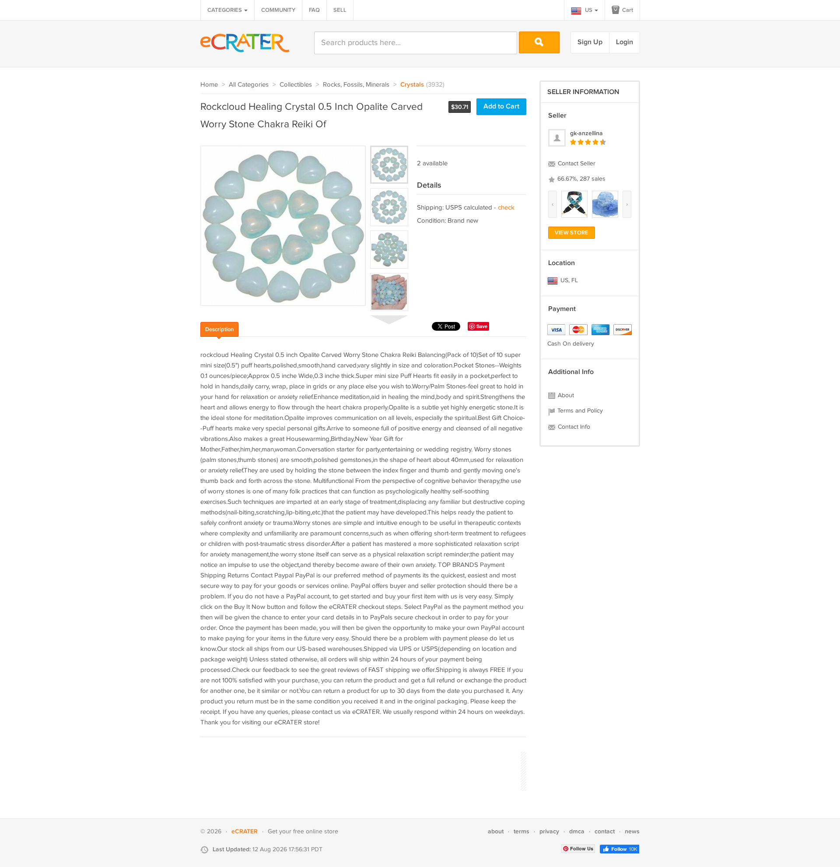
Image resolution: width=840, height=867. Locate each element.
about (496, 831)
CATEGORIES (225, 10)
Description (219, 329)
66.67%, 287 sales (581, 178)
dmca (576, 831)
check (506, 207)
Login (624, 42)
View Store (571, 232)
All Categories (249, 84)
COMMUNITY (278, 10)
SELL (339, 10)
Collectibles (296, 84)
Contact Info (573, 426)
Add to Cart (501, 106)
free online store (315, 831)
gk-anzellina (586, 133)
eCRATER (244, 831)
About (565, 395)
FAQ (314, 10)
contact (605, 831)
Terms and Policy (579, 410)
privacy (549, 831)
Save (481, 326)
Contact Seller (575, 163)
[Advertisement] (359, 770)
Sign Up (590, 42)
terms (521, 831)
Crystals (412, 85)
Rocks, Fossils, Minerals (356, 84)
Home (209, 84)
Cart (627, 10)
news (632, 831)
